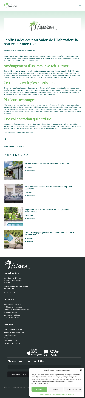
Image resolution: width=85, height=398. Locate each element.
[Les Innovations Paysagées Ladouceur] (11, 5)
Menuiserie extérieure (12, 315)
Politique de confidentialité (59, 394)
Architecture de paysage (13, 307)
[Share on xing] (24, 155)
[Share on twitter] (8, 155)
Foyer (6, 338)
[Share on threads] (10, 155)
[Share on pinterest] (13, 155)
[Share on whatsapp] (18, 155)
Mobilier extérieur (10, 341)
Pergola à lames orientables (14, 332)
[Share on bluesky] (21, 155)
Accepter (39, 389)
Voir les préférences (73, 389)
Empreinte (71, 394)
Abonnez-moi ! (19, 374)
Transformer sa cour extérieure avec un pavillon (47, 164)
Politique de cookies (45, 394)
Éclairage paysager (11, 312)
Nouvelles (31, 50)
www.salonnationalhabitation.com (20, 132)
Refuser (56, 389)
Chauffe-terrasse (10, 335)
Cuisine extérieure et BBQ (13, 330)
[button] (81, 370)
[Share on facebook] (5, 155)
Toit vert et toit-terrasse (12, 318)
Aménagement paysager (13, 304)
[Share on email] (27, 155)
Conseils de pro (31, 170)
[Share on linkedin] (16, 155)
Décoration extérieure (12, 343)
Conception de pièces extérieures (16, 310)
